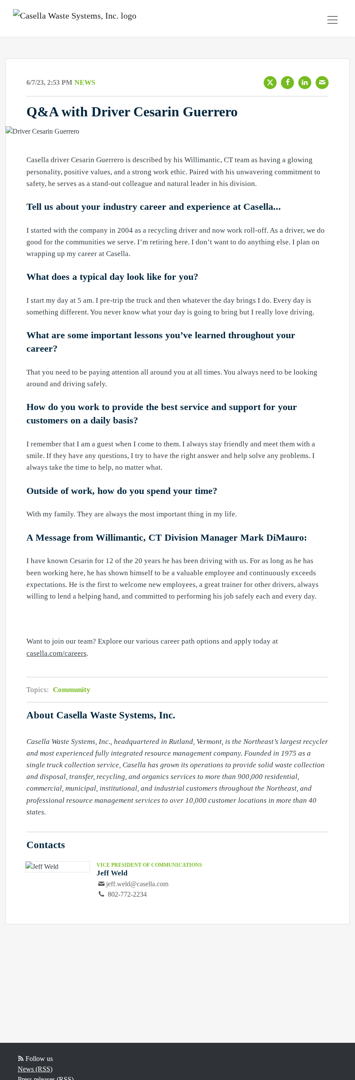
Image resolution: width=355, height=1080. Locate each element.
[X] (270, 82)
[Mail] (322, 82)
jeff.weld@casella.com (137, 884)
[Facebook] (287, 82)
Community (71, 690)
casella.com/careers (56, 653)
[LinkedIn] (304, 82)
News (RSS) (35, 1069)
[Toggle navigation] (332, 20)
